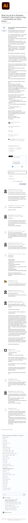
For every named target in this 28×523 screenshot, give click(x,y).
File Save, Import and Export (7, 455)
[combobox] (13, 494)
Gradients (4, 456)
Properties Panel (5, 473)
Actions (4, 441)
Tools (3, 486)
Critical (12, 151)
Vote (4, 30)
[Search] (24, 494)
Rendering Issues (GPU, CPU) (7, 474)
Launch (4, 461)
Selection (4, 480)
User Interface (5, 489)
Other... (4, 467)
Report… (22, 140)
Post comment (23, 184)
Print (3, 471)
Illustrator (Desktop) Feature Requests (11, 502)
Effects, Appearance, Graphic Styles (8, 453)
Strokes (4, 483)
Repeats (4, 476)
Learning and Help (6, 464)
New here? (17, 181)
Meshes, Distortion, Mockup (7, 465)
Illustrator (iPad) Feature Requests (11, 506)
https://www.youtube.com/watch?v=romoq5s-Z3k (17, 194)
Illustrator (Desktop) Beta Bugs (10, 499)
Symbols (4, 485)
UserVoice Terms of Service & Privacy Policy (19, 518)
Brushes (4, 446)
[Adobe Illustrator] (5, 6)
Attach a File (17, 162)
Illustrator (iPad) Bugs (9, 505)
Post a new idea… (6, 437)
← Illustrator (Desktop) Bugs (6, 22)
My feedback (5, 440)
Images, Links (5, 458)
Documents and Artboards (7, 452)
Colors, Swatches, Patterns (7, 450)
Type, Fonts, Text (5, 488)
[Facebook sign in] (12, 166)
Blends (4, 444)
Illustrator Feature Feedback (10, 508)
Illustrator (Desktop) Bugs (7, 435)
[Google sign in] (22, 166)
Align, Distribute (5, 443)
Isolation (4, 459)
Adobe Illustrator (8, 512)
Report (21, 191)
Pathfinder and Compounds (18, 435)
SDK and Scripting (6, 479)
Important (19, 148)
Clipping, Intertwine (6, 447)
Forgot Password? (11, 178)
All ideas (4, 438)
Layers (4, 462)
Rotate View (5, 477)
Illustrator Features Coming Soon (10, 509)
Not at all (12, 148)
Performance (5, 470)
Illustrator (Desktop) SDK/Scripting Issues (12, 503)
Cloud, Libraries (5, 449)
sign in (12, 429)
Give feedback (8, 497)
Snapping (4, 482)
